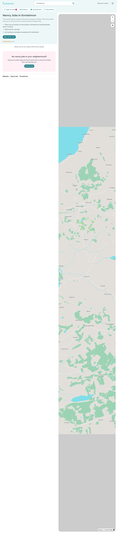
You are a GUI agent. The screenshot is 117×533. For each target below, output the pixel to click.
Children (24, 9)
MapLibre (100, 530)
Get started (29, 66)
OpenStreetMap (108, 530)
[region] (87, 273)
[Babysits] (8, 3)
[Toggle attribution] (114, 530)
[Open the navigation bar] (112, 3)
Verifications (36, 9)
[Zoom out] (112, 20)
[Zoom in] (112, 17)
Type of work (10, 9)
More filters (50, 9)
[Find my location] (112, 25)
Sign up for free (9, 37)
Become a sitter (103, 3)
